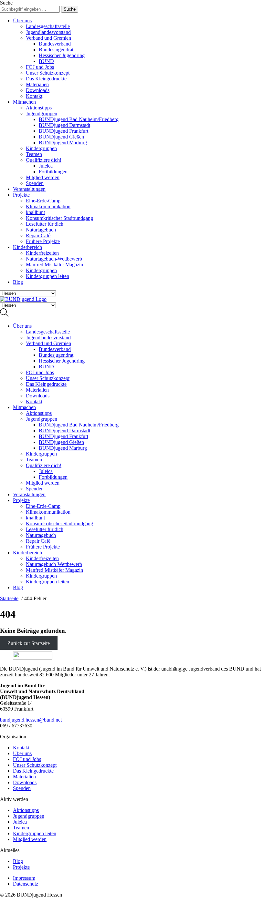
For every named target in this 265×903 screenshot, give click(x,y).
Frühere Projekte (43, 241)
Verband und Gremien (48, 38)
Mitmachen (24, 102)
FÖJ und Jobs (40, 67)
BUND (46, 61)
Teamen (34, 154)
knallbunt (35, 212)
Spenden (35, 183)
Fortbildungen (53, 171)
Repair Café (38, 235)
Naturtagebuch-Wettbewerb (54, 259)
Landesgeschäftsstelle (48, 26)
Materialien (37, 84)
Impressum (24, 878)
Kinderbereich (27, 247)
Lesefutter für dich (44, 224)
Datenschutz (25, 884)
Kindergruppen (41, 148)
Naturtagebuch (41, 229)
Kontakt (34, 96)
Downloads (37, 90)
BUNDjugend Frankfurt (63, 131)
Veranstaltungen (29, 189)
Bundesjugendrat (56, 49)
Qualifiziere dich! (43, 160)
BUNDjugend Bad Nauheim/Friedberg (79, 119)
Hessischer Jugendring (62, 55)
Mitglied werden (42, 177)
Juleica (46, 166)
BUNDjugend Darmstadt (64, 125)
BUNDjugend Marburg (63, 142)
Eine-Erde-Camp (43, 200)
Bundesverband (55, 43)
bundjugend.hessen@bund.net (31, 720)
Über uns (22, 20)
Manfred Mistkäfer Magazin (54, 264)
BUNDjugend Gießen (61, 136)
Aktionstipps (39, 107)
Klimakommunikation (48, 206)
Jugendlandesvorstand (48, 32)
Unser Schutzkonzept (47, 73)
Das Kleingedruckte (46, 78)
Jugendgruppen (41, 113)
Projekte (21, 195)
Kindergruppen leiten (47, 276)
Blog (18, 282)
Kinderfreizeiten (42, 253)
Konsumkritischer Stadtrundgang (59, 218)
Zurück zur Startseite (28, 643)
